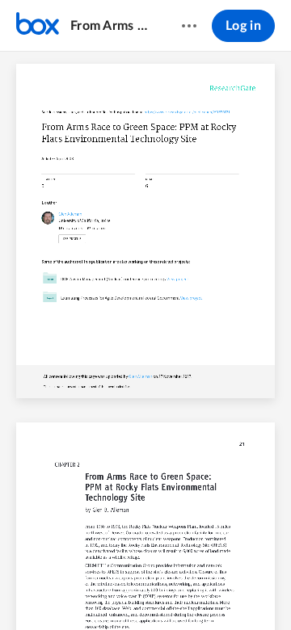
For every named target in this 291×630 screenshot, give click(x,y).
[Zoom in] (173, 590)
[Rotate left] (205, 590)
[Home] (37, 26)
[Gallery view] (236, 590)
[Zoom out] (118, 590)
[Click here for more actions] (189, 26)
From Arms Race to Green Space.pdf (110, 25)
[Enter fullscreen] (265, 590)
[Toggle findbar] (26, 590)
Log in (243, 25)
